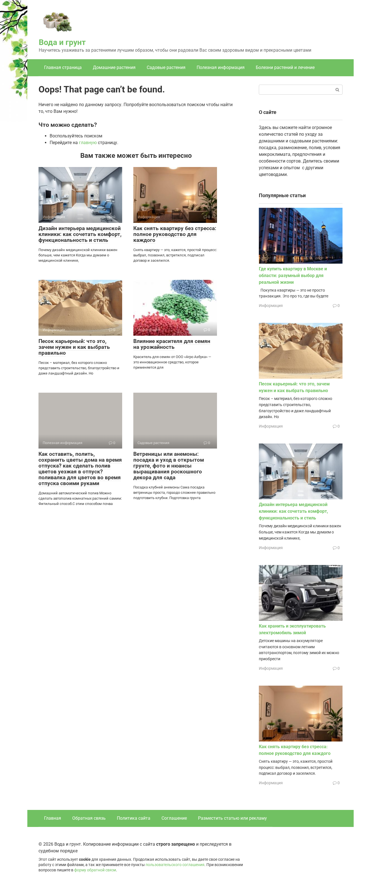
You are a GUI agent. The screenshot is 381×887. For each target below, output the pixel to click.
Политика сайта (133, 818)
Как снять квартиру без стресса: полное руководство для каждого (174, 234)
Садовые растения (166, 67)
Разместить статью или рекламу (232, 818)
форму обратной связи (95, 870)
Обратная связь (89, 818)
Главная (52, 818)
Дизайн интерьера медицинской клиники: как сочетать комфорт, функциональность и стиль (80, 234)
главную (88, 142)
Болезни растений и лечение (285, 67)
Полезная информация (221, 67)
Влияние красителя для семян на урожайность (171, 344)
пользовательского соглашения (175, 864)
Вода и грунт (62, 42)
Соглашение (174, 818)
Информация (271, 305)
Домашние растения (114, 67)
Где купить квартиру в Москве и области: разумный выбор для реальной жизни (293, 275)
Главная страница (63, 67)
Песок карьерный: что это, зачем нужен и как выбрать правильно (74, 347)
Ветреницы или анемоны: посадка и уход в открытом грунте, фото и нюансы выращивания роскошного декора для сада (168, 466)
